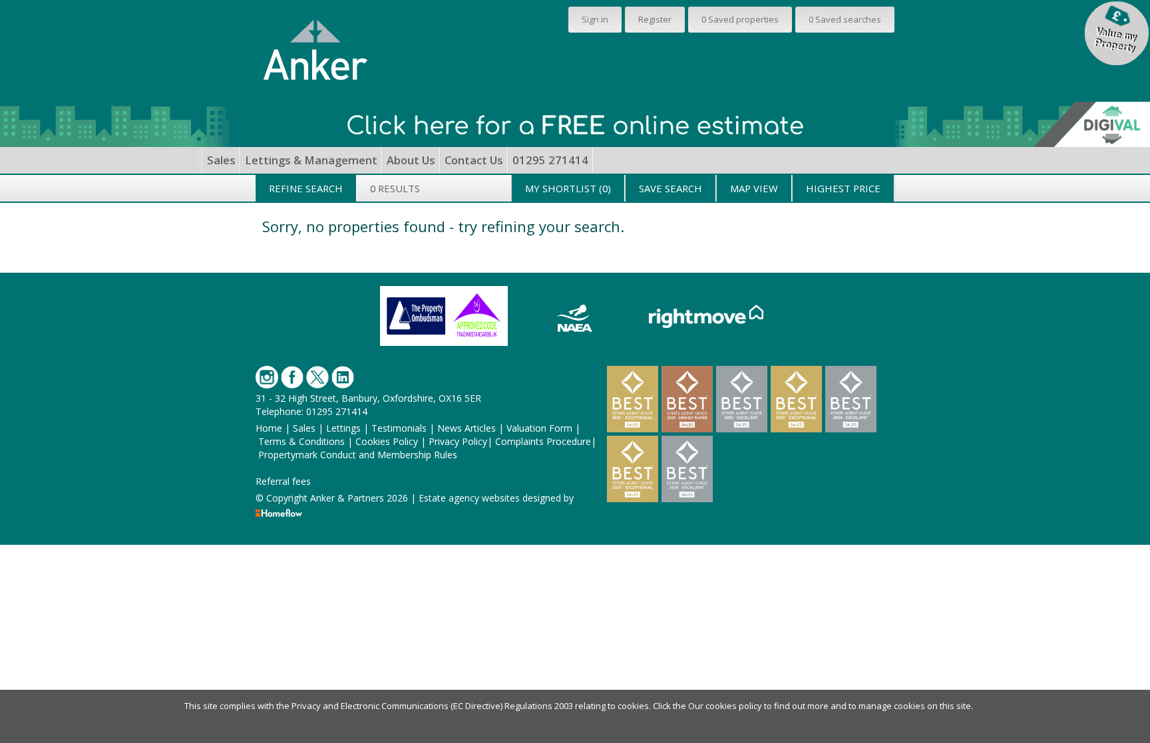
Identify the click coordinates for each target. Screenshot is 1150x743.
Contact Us (474, 160)
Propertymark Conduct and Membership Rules (357, 454)
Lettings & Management (311, 160)
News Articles (466, 428)
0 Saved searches (845, 20)
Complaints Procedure (543, 441)
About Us (411, 160)
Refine (306, 188)
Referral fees (283, 481)
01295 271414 (550, 160)
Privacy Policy (458, 441)
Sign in (595, 20)
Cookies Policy (386, 441)
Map (754, 188)
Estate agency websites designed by (496, 498)
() (568, 188)
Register (654, 20)
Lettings (343, 428)
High (843, 188)
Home (269, 428)
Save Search (670, 188)
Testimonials (399, 428)
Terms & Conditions (301, 441)
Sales (221, 160)
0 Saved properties (740, 20)
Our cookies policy (726, 706)
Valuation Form (539, 428)
